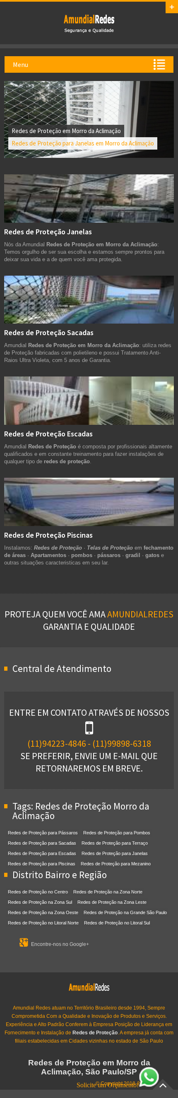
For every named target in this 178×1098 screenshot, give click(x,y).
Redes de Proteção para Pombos (116, 832)
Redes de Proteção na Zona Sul (40, 902)
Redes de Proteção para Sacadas (42, 843)
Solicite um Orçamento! (108, 1084)
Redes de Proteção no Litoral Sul (117, 922)
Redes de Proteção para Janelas (115, 853)
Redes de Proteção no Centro (38, 891)
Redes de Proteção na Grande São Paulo (125, 912)
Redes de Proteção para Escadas (42, 853)
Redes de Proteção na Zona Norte (107, 891)
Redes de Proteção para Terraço (115, 843)
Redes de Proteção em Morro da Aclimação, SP (89, 23)
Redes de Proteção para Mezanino (116, 863)
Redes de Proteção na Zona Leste (112, 902)
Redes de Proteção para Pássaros (43, 832)
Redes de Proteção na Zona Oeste (43, 912)
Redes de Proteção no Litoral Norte (43, 922)
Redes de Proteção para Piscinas (41, 863)
